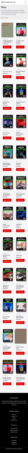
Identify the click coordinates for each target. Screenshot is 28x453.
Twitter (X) (14, 444)
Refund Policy (14, 432)
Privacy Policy (14, 428)
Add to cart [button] (7, 47)
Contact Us (14, 416)
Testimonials (14, 420)
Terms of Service (14, 430)
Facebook (14, 440)
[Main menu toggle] (25, 2)
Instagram (14, 442)
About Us (14, 414)
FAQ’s (14, 418)
